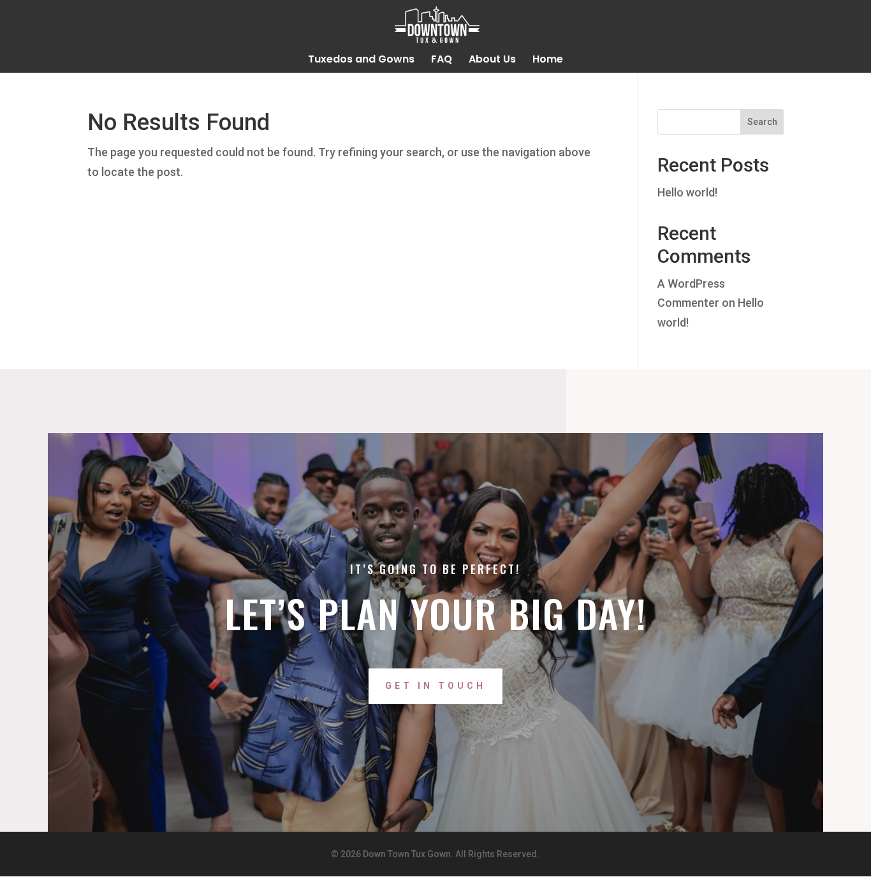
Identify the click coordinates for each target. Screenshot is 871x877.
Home (547, 60)
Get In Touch (435, 686)
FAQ (441, 60)
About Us (492, 60)
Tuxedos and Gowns (361, 60)
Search (762, 122)
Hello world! (687, 192)
